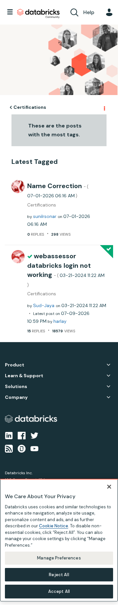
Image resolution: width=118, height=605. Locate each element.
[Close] (109, 486)
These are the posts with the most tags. (55, 130)
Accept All (59, 591)
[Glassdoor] (22, 448)
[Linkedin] (9, 435)
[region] (59, 540)
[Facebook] (22, 435)
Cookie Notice (53, 526)
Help (88, 12)
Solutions (16, 386)
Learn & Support (24, 376)
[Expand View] (108, 365)
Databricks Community (38, 14)
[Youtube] (34, 448)
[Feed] (9, 448)
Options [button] (104, 107)
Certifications (29, 107)
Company (16, 397)
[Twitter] (34, 435)
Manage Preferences (59, 558)
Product (14, 365)
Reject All (59, 574)
